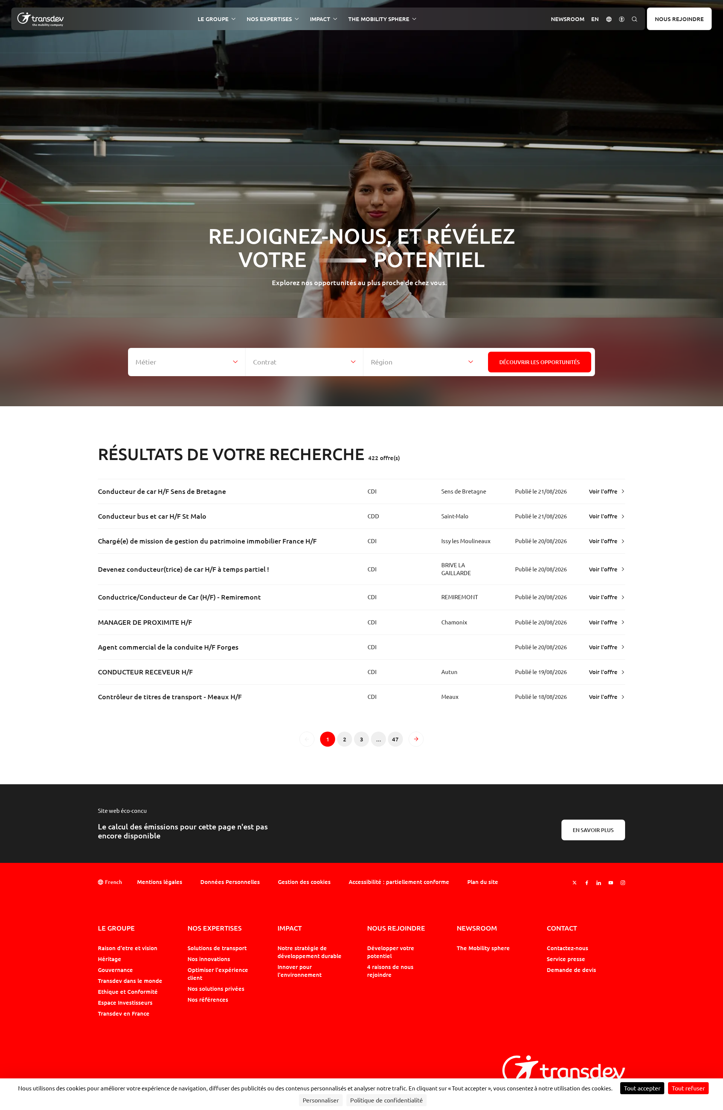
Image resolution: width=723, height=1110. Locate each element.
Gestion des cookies (304, 881)
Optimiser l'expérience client (218, 973)
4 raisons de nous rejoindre (390, 970)
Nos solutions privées (216, 988)
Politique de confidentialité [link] (386, 1100)
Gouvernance (115, 969)
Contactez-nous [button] (567, 947)
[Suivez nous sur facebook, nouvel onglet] (586, 882)
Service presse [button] (566, 958)
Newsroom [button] (567, 19)
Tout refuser (688, 1088)
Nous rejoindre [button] (396, 928)
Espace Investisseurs (125, 1002)
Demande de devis (571, 969)
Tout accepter (642, 1088)
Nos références (208, 999)
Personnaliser (321, 1100)
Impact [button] (320, 19)
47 (397, 741)
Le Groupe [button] (213, 19)
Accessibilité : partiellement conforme (399, 881)
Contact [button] (562, 928)
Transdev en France (123, 1013)
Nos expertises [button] (269, 19)
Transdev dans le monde (130, 980)
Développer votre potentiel (390, 951)
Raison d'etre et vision (127, 947)
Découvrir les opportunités (539, 362)
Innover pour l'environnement (300, 970)
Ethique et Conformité (128, 991)
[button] (609, 18)
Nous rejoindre (679, 18)
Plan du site (482, 881)
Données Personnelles (230, 881)
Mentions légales (159, 881)
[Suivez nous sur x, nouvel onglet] (574, 882)
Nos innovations (209, 958)
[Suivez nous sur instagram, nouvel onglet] (623, 882)
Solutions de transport (217, 947)
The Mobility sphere (483, 947)
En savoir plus (593, 830)
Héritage (109, 958)
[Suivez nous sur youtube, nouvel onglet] (611, 882)
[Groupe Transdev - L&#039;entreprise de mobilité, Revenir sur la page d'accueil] (40, 19)
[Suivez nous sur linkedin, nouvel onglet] (598, 882)
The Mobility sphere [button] (378, 19)
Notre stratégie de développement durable (310, 951)
